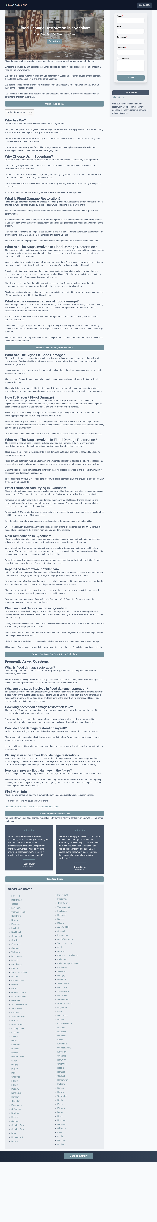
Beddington (16, 956)
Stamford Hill (63, 927)
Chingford (61, 1056)
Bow (13, 1073)
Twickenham (63, 991)
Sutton (14, 1061)
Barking (60, 919)
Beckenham (20, 807)
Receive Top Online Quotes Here (54, 814)
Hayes (60, 1116)
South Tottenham (65, 939)
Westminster (17, 1008)
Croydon (15, 940)
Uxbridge (61, 1140)
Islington (15, 1097)
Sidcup (14, 1036)
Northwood (62, 1144)
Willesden (61, 971)
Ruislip (60, 1136)
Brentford (61, 979)
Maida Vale (62, 899)
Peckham (15, 924)
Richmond (62, 959)
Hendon (60, 1019)
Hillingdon (61, 1128)
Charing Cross (17, 1028)
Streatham (16, 916)
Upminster (62, 1096)
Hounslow (61, 1032)
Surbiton (61, 951)
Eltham (14, 968)
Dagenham (62, 1007)
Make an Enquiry (78, 1156)
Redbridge (62, 967)
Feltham (61, 1084)
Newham (15, 1113)
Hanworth (61, 1060)
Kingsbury (61, 1052)
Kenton (60, 1088)
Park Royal (62, 995)
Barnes (14, 1141)
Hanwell (61, 1028)
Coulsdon (15, 1101)
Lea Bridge (62, 911)
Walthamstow (63, 983)
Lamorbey (15, 1045)
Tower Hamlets (18, 1016)
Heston (60, 1068)
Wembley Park (64, 1048)
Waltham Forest (64, 1003)
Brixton (14, 920)
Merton (14, 984)
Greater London (18, 992)
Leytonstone (62, 935)
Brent (59, 1011)
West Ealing (62, 1015)
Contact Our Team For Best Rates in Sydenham (54, 654)
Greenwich (16, 944)
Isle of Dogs (16, 964)
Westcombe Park (19, 972)
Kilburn (60, 923)
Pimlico (14, 988)
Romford (61, 1072)
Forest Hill (9, 807)
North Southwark (18, 996)
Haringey (61, 975)
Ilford (59, 947)
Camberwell (16, 936)
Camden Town (17, 1125)
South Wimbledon (19, 1004)
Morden (14, 1020)
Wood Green (63, 999)
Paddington (16, 1105)
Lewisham (39, 807)
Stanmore (61, 1124)
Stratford (15, 1121)
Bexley (14, 1133)
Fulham (14, 1081)
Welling (14, 1065)
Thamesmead (63, 907)
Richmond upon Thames (68, 963)
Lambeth (15, 928)
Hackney (15, 1117)
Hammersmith (17, 1137)
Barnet (60, 1112)
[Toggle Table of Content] (29, 113)
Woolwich (15, 1041)
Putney (14, 1069)
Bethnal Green (17, 1057)
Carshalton (16, 1012)
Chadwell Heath (64, 1024)
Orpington (15, 1077)
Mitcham (15, 976)
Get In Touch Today (54, 104)
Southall (61, 1076)
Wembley (61, 1036)
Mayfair (14, 1053)
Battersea (15, 1000)
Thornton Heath (52, 807)
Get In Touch (131, 93)
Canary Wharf (17, 980)
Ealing (60, 1040)
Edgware (61, 1108)
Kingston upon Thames (67, 955)
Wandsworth (17, 1024)
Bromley (15, 1049)
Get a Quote (54, 41)
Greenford (61, 1064)
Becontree (62, 987)
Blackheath (16, 932)
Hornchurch (62, 1080)
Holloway (61, 915)
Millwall (14, 960)
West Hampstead (65, 943)
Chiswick (61, 931)
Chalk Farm (62, 903)
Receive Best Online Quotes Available (54, 348)
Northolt (60, 1100)
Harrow (60, 1092)
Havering (61, 1120)
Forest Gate (62, 895)
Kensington (16, 1093)
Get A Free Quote (54, 879)
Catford (30, 807)
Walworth (15, 952)
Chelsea (15, 1032)
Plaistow (15, 1089)
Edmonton (62, 1044)
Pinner (60, 1132)
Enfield (60, 1104)
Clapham (15, 948)
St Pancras (16, 1109)
